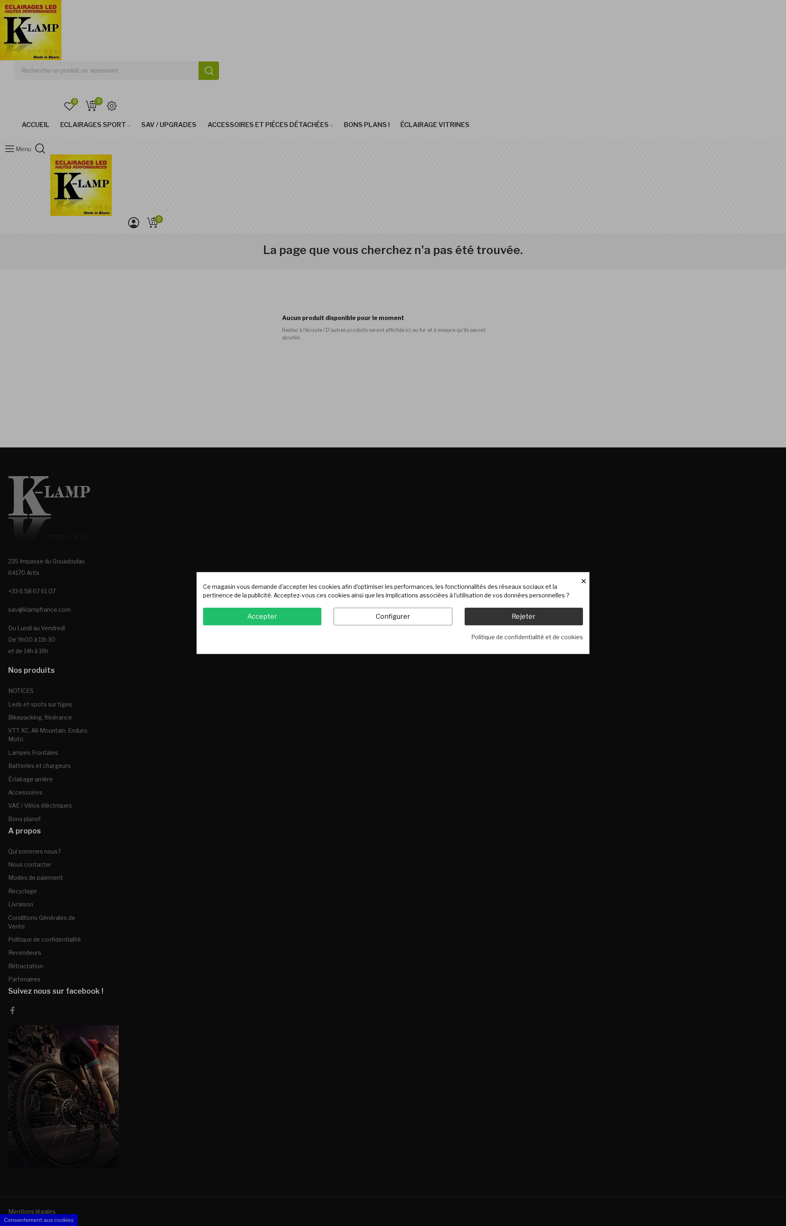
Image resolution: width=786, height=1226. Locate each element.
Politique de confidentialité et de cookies (527, 636)
